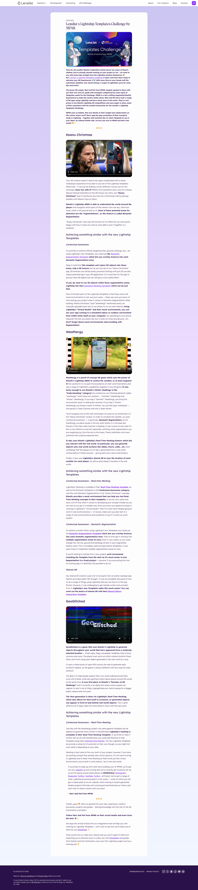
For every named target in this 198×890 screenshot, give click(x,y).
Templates (114, 838)
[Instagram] (163, 871)
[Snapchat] (171, 871)
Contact (184, 3)
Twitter (81, 776)
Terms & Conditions (27, 876)
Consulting (70, 3)
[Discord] (179, 871)
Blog (175, 3)
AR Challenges (85, 3)
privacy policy (152, 871)
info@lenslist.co (137, 871)
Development (56, 3)
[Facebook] (167, 871)
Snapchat (72, 776)
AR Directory (36, 882)
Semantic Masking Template (97, 286)
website (79, 770)
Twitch (97, 776)
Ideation (41, 3)
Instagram (121, 773)
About (150, 3)
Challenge (82, 830)
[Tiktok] (175, 871)
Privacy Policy (43, 876)
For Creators (163, 3)
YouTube (89, 776)
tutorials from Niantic (95, 741)
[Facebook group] (183, 871)
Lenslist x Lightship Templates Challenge (86, 78)
